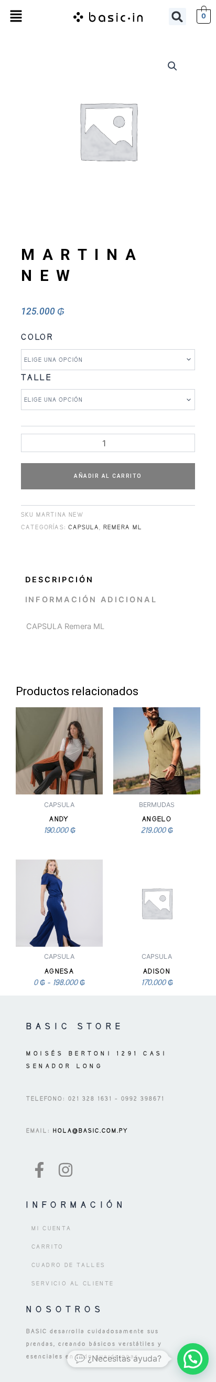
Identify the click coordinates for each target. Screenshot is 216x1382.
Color (37, 337)
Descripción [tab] (59, 579)
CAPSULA (83, 527)
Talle (36, 377)
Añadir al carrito (108, 476)
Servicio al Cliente (72, 1283)
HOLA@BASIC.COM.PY (89, 1130)
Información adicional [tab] (91, 599)
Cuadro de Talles (68, 1265)
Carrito (47, 1246)
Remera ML (123, 527)
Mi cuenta (51, 1228)
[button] (15, 16)
